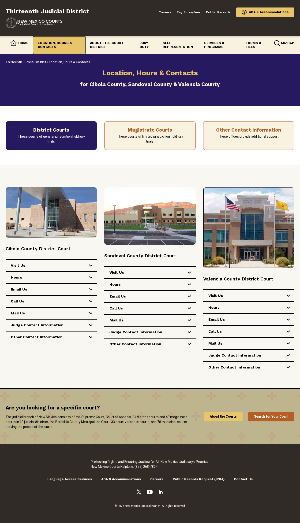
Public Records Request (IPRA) (199, 479)
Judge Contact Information (37, 325)
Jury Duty (144, 45)
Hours (16, 277)
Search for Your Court (271, 416)
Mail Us (18, 313)
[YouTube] (150, 492)
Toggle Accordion (90, 265)
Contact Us (243, 479)
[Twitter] (139, 493)
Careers (165, 12)
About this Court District (107, 45)
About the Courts (223, 416)
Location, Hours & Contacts (55, 45)
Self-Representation (178, 45)
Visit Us (18, 265)
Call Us (17, 301)
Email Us (19, 289)
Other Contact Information (37, 337)
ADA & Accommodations (269, 12)
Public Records (218, 12)
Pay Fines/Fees (188, 12)
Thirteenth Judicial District (26, 62)
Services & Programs (214, 45)
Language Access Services (69, 479)
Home (23, 43)
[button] (51, 135)
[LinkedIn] (160, 492)
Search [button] (287, 42)
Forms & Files (253, 45)
